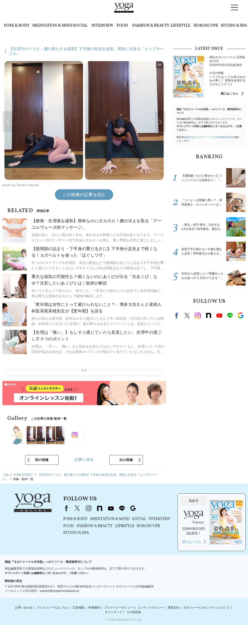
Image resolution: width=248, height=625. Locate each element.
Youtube (219, 315)
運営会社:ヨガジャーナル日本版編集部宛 (208, 137)
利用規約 (94, 607)
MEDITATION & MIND (52, 25)
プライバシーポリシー (118, 607)
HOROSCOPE (206, 25)
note (208, 315)
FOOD (122, 25)
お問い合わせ (23, 607)
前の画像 (42, 460)
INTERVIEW (102, 25)
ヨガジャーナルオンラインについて (206, 607)
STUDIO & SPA (234, 25)
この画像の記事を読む (84, 194)
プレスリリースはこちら (53, 607)
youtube (111, 508)
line (230, 315)
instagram (198, 315)
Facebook (177, 315)
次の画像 (126, 460)
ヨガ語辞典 (133, 612)
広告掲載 (78, 607)
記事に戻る (84, 460)
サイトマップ (113, 612)
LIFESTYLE (180, 25)
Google (240, 315)
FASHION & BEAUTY (150, 25)
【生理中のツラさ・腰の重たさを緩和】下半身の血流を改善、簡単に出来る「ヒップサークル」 (86, 51)
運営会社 (173, 607)
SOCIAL (80, 25)
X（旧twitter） (187, 315)
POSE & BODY (17, 25)
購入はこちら (229, 93)
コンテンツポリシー (150, 607)
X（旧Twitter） (77, 508)
